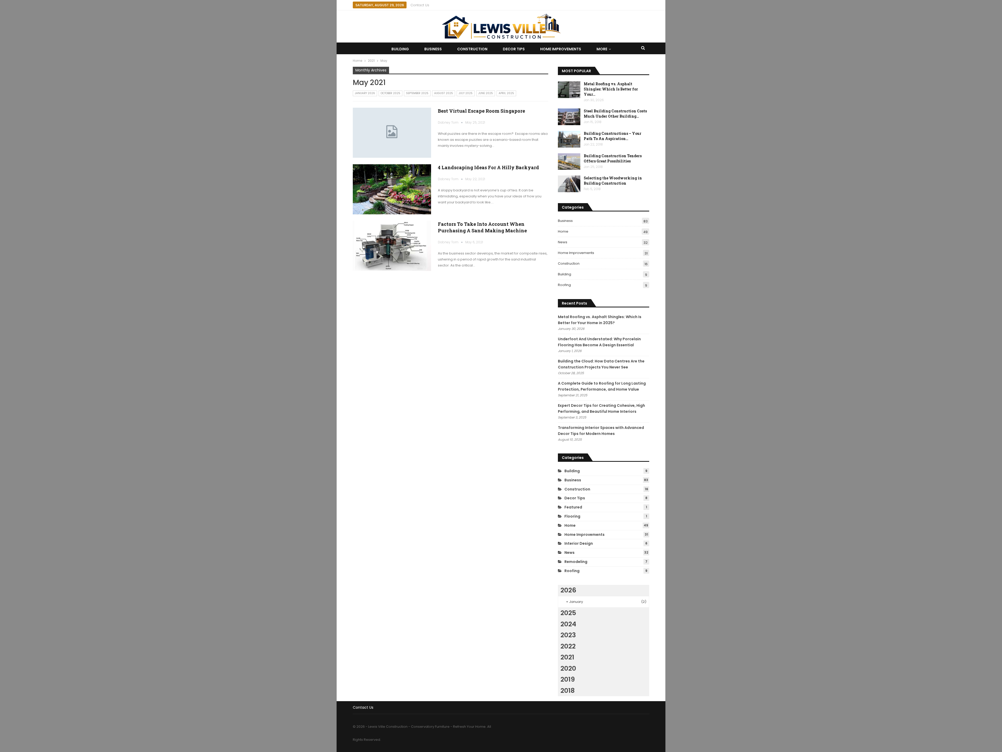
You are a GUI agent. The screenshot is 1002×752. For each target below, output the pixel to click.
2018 (567, 690)
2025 (568, 612)
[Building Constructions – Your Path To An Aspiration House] (569, 139)
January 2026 (365, 93)
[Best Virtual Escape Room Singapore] (392, 133)
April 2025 (506, 93)
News (562, 242)
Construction (472, 49)
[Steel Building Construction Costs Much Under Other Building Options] (569, 116)
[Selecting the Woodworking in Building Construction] (569, 183)
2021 (567, 657)
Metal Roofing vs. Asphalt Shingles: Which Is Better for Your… (611, 89)
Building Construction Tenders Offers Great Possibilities (613, 158)
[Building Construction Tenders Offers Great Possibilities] (569, 161)
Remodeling (575, 561)
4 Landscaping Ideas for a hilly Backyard (488, 167)
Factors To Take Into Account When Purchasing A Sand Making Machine (482, 227)
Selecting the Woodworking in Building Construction (613, 180)
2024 (568, 624)
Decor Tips (514, 49)
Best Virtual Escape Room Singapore (481, 111)
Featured (573, 507)
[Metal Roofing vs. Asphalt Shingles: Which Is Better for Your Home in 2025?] (569, 89)
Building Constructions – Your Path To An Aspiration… (612, 136)
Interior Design (578, 543)
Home (563, 231)
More (602, 49)
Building (400, 49)
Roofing (564, 284)
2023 (568, 635)
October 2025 (390, 93)
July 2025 (466, 93)
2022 (568, 646)
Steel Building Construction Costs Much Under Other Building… (615, 113)
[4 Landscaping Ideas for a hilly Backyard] (392, 189)
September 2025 (417, 93)
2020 (568, 668)
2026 (568, 590)
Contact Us (419, 5)
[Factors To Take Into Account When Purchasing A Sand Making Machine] (392, 246)
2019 (567, 679)
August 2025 (443, 93)
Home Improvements (560, 49)
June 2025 (485, 93)
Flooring (572, 516)
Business (433, 49)
